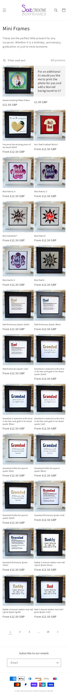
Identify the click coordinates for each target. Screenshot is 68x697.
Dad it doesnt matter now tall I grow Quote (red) (49, 610)
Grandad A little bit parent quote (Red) (15, 469)
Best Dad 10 (40, 235)
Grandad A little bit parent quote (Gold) (15, 516)
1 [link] (10, 631)
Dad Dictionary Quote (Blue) (47, 324)
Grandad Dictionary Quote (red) (49, 515)
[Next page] (57, 632)
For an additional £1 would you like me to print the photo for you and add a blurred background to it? (49, 81)
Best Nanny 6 (9, 191)
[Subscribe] (57, 663)
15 (48, 631)
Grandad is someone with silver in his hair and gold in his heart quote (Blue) (18, 421)
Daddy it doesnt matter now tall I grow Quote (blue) (49, 563)
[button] (4, 10)
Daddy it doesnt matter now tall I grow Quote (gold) (18, 610)
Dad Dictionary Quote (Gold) (16, 324)
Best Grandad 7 (10, 235)
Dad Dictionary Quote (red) (15, 368)
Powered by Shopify (45, 691)
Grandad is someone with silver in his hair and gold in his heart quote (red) (49, 421)
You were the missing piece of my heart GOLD (17, 145)
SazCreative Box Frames (29, 691)
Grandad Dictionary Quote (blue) (15, 563)
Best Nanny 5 (40, 191)
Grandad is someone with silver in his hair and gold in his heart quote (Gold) (49, 371)
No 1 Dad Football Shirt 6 (46, 144)
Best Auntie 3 (9, 280)
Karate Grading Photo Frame (16, 100)
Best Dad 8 (39, 280)
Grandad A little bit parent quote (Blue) (47, 469)
